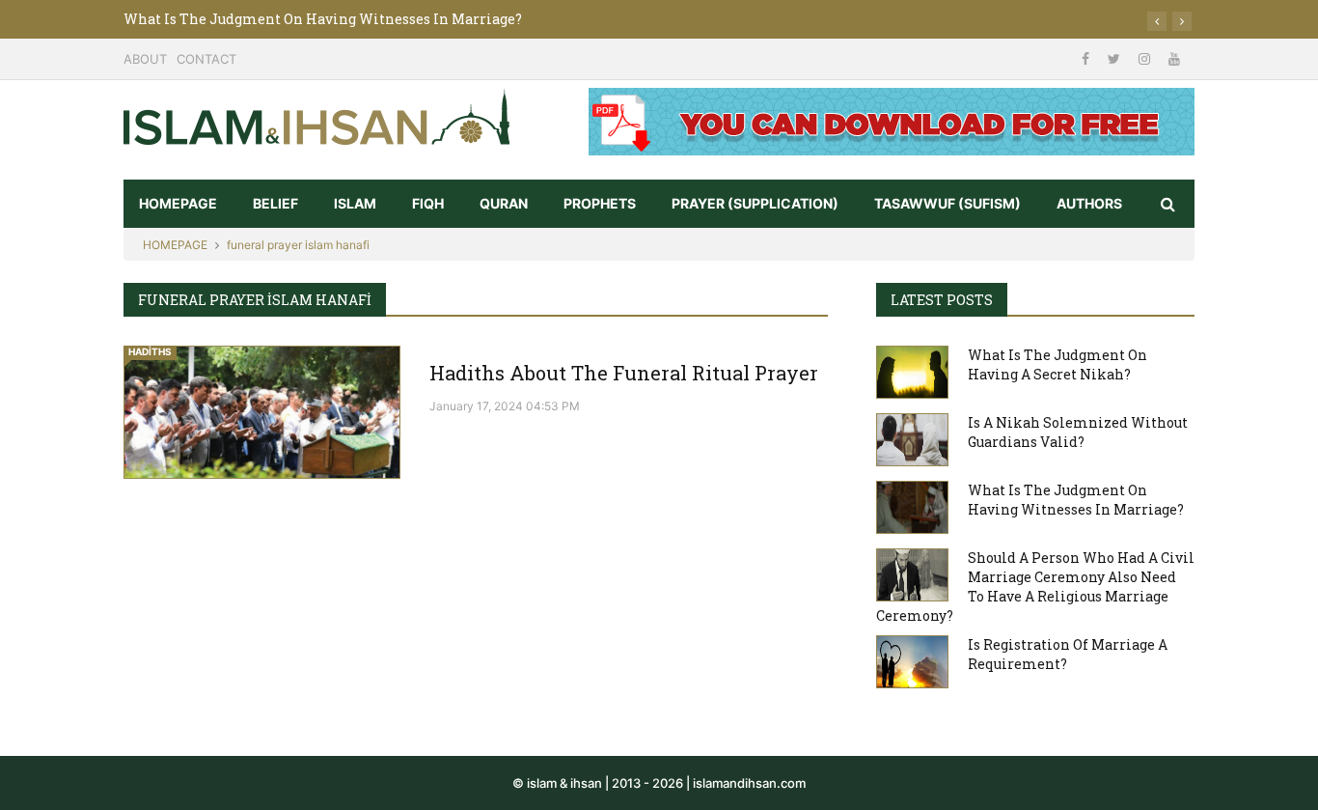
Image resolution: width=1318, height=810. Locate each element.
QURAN (504, 203)
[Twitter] (1116, 58)
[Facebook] (1087, 58)
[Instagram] (1146, 58)
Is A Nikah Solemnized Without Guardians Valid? (1078, 432)
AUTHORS (1089, 203)
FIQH (428, 203)
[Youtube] (1174, 58)
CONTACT (206, 59)
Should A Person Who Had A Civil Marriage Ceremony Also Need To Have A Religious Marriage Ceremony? (1035, 586)
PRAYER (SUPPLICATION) (755, 203)
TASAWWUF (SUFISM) (947, 203)
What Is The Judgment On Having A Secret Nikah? (1057, 364)
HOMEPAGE (178, 203)
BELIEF (275, 203)
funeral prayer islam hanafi (298, 244)
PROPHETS (599, 203)
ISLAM (355, 203)
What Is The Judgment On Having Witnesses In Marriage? (323, 19)
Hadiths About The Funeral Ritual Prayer (623, 372)
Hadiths (150, 351)
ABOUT (145, 59)
